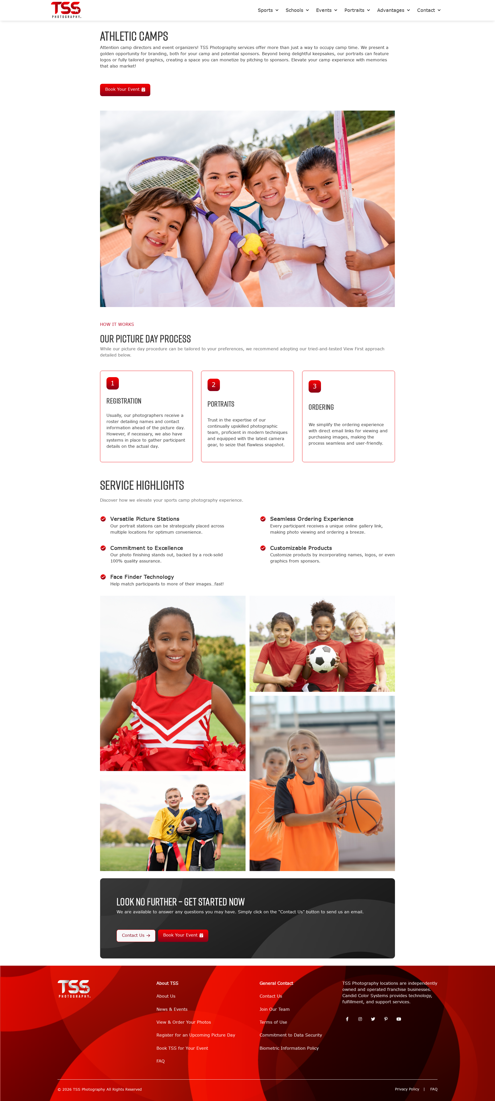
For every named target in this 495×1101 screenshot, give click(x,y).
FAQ (160, 1061)
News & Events (171, 1009)
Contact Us (133, 935)
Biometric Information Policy (289, 1048)
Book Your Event (122, 89)
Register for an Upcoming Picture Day (195, 1035)
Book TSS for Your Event (182, 1048)
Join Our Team (275, 1009)
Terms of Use (273, 1022)
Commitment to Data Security (291, 1035)
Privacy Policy (407, 1089)
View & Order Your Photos (183, 1022)
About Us (165, 996)
